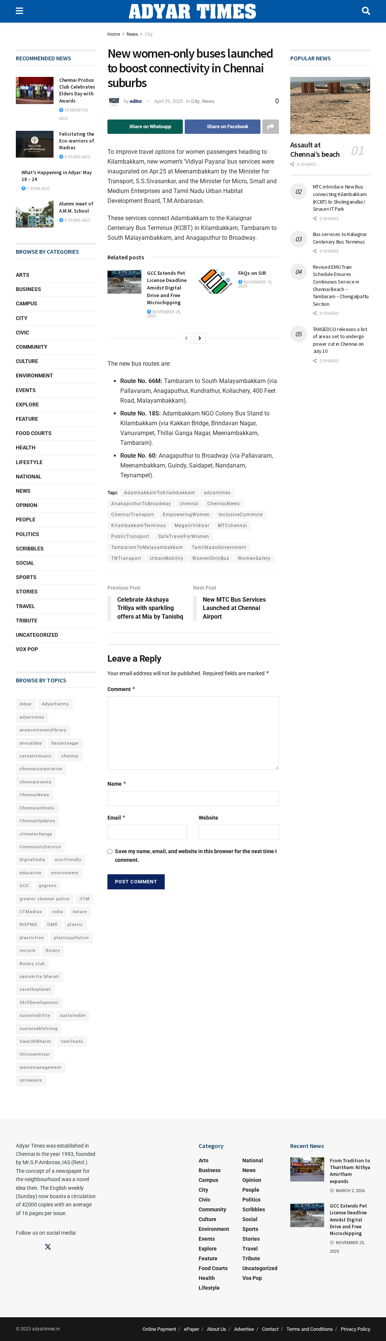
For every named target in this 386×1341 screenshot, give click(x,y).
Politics (27, 534)
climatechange (36, 834)
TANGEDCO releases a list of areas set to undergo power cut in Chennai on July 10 (340, 340)
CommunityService (40, 846)
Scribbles (30, 549)
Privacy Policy (355, 1329)
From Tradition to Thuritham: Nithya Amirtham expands (350, 1171)
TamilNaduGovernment (219, 547)
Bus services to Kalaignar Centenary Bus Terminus (340, 238)
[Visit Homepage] (192, 11)
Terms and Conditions (309, 1329)
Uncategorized (37, 635)
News (132, 34)
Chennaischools (37, 808)
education (30, 873)
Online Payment (159, 1329)
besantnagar (65, 743)
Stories (27, 592)
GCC (24, 885)
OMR (52, 924)
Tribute (26, 621)
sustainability (35, 1015)
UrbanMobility (167, 558)
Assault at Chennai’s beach (315, 149)
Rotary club (32, 963)
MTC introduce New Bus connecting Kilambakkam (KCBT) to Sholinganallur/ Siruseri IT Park (340, 197)
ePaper (191, 1329)
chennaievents (36, 782)
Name (117, 783)
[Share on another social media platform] (270, 127)
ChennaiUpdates (37, 820)
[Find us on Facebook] (19, 1247)
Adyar (26, 704)
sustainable (73, 1015)
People (25, 519)
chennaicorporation (41, 768)
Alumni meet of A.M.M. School (76, 207)
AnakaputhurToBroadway (141, 503)
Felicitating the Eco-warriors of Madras (76, 141)
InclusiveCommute (241, 514)
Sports (26, 577)
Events (26, 390)
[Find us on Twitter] (47, 1247)
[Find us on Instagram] (33, 1247)
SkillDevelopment (39, 1002)
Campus (26, 303)
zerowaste (31, 1080)
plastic (75, 924)
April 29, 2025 (168, 101)
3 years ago (76, 157)
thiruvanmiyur (35, 1054)
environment (65, 873)
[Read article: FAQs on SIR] (216, 282)
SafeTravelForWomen (183, 536)
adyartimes (217, 492)
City (149, 34)
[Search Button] (366, 11)
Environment (34, 375)
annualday (31, 743)
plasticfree (32, 937)
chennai (189, 503)
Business (28, 289)
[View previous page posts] (186, 338)
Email (116, 817)
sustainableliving (39, 1028)
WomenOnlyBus (210, 558)
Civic (22, 333)
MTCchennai (232, 525)
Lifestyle (29, 462)
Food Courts (34, 433)
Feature (27, 419)
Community (31, 347)
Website (208, 818)
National (28, 477)
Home (113, 34)
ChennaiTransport (132, 514)
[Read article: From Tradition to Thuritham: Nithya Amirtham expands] (307, 1169)
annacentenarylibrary (43, 730)
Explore (27, 405)
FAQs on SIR (252, 273)
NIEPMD (28, 924)
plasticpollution (71, 937)
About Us (216, 1329)
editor (136, 101)
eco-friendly (68, 859)
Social (25, 563)
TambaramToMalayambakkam (147, 547)
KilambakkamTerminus (138, 525)
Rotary (53, 950)
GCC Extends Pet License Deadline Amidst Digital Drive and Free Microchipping (167, 288)
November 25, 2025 (164, 314)
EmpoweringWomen (186, 514)
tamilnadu (72, 1041)
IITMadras (31, 911)
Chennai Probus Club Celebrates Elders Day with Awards (77, 90)
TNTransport (126, 558)
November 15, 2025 (255, 284)
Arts (22, 275)
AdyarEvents (55, 704)
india (57, 911)
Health (25, 447)
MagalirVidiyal (192, 525)
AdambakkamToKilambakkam (159, 492)
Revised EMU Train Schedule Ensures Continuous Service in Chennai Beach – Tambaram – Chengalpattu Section (341, 285)
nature (80, 911)
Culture (27, 361)
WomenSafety (254, 558)
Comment (121, 689)
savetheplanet (35, 989)
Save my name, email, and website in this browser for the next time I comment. (196, 855)
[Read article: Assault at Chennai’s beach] (330, 105)
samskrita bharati (40, 976)
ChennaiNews (223, 503)
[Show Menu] (19, 11)
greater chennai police (45, 899)
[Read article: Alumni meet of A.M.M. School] (35, 214)
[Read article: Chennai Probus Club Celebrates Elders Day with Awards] (35, 90)
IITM (85, 899)
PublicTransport (130, 536)
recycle (28, 950)
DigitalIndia (32, 859)
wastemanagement (40, 1067)
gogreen (48, 885)
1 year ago (38, 188)
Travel (25, 606)
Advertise (244, 1329)
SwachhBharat (35, 1041)
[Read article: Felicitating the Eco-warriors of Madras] (35, 144)
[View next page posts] (199, 338)
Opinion (26, 505)
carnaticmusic (36, 756)
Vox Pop (27, 649)
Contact (270, 1329)
